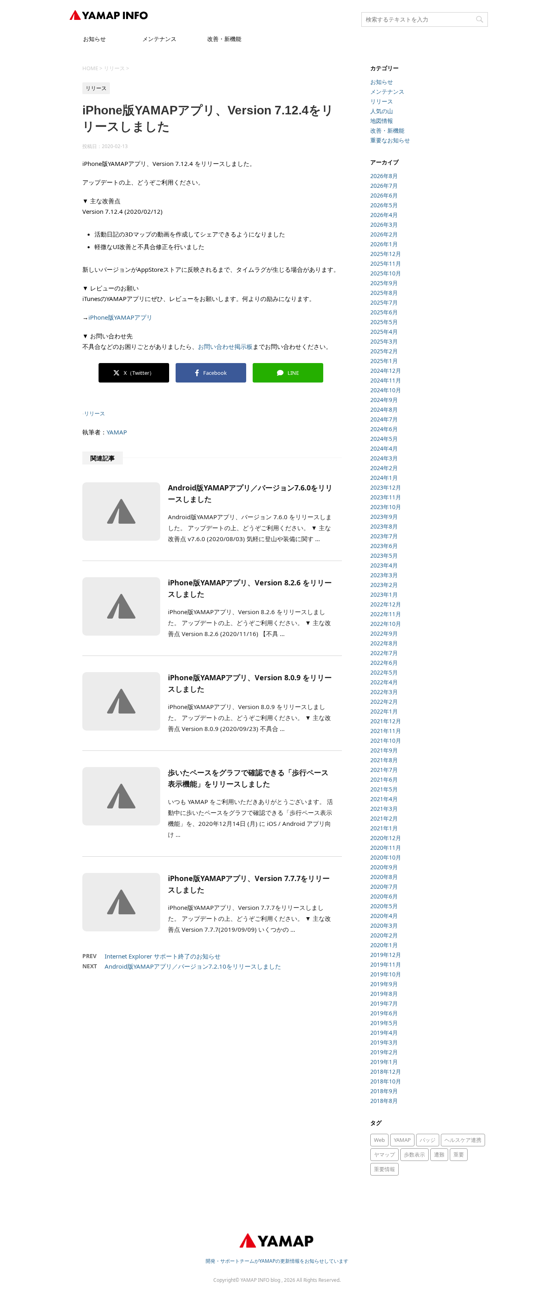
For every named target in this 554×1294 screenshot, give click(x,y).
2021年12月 (385, 721)
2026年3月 (384, 224)
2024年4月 (384, 448)
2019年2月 (384, 1052)
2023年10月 (385, 507)
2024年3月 (384, 458)
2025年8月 (384, 293)
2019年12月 (385, 955)
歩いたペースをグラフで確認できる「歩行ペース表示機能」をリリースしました (248, 778)
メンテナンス (159, 39)
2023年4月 (384, 565)
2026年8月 (384, 176)
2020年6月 (384, 896)
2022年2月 (384, 701)
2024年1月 (384, 477)
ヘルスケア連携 (462, 1140)
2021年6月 (384, 779)
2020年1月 (384, 945)
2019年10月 (385, 974)
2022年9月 (384, 633)
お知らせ (94, 39)
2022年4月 (384, 682)
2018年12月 (385, 1071)
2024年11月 (385, 380)
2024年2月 (384, 468)
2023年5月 (384, 555)
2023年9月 (384, 516)
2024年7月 (384, 419)
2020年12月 (385, 838)
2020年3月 (384, 925)
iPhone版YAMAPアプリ (120, 317)
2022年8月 (384, 643)
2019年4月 (384, 1032)
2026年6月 (384, 195)
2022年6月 (384, 662)
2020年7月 (384, 886)
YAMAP (117, 432)
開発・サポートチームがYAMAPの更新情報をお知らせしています (277, 1260)
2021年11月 (385, 731)
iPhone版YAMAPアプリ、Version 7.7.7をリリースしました (249, 883)
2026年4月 (384, 215)
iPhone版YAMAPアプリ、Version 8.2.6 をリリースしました (250, 588)
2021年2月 (384, 818)
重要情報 (384, 1169)
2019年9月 (384, 984)
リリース (94, 413)
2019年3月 (384, 1042)
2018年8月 (384, 1101)
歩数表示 (414, 1154)
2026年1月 (384, 244)
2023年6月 (384, 546)
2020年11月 (385, 847)
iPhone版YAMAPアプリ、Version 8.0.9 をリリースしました (250, 683)
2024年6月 (384, 429)
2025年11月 (385, 263)
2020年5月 (384, 906)
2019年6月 (384, 1013)
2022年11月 (385, 614)
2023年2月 (384, 585)
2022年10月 (385, 624)
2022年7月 (384, 653)
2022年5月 (384, 672)
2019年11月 (385, 964)
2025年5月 (384, 322)
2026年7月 (384, 185)
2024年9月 (384, 400)
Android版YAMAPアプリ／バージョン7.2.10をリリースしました (193, 966)
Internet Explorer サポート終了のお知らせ (163, 956)
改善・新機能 (224, 39)
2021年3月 (384, 809)
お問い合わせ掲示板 (225, 346)
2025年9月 (384, 283)
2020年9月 (384, 867)
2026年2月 (384, 234)
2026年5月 (384, 205)
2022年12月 (385, 604)
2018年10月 (385, 1081)
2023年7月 (384, 536)
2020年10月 (385, 857)
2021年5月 (384, 789)
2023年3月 (384, 575)
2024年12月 (385, 370)
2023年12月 (385, 487)
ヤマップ (384, 1154)
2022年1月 (384, 711)
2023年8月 (384, 526)
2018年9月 (384, 1091)
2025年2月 (384, 351)
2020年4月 (384, 916)
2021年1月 (384, 828)
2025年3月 (384, 341)
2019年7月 (384, 1003)
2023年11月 (385, 497)
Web (379, 1140)
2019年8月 (384, 993)
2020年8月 (384, 877)
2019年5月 (384, 1023)
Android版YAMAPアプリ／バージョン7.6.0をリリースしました (250, 493)
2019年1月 (384, 1062)
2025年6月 (384, 312)
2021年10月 (385, 740)
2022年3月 (384, 692)
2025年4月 (384, 331)
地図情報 (381, 121)
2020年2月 (384, 935)
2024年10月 (385, 390)
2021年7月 (384, 770)
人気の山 (381, 111)
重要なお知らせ (390, 140)
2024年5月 (384, 439)
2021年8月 (384, 760)
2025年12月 (385, 254)
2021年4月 (384, 799)
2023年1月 (384, 594)
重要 (458, 1154)
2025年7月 (384, 302)
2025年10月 (385, 273)
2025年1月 (384, 361)
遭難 (439, 1154)
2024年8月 (384, 409)
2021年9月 (384, 750)
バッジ (428, 1140)
